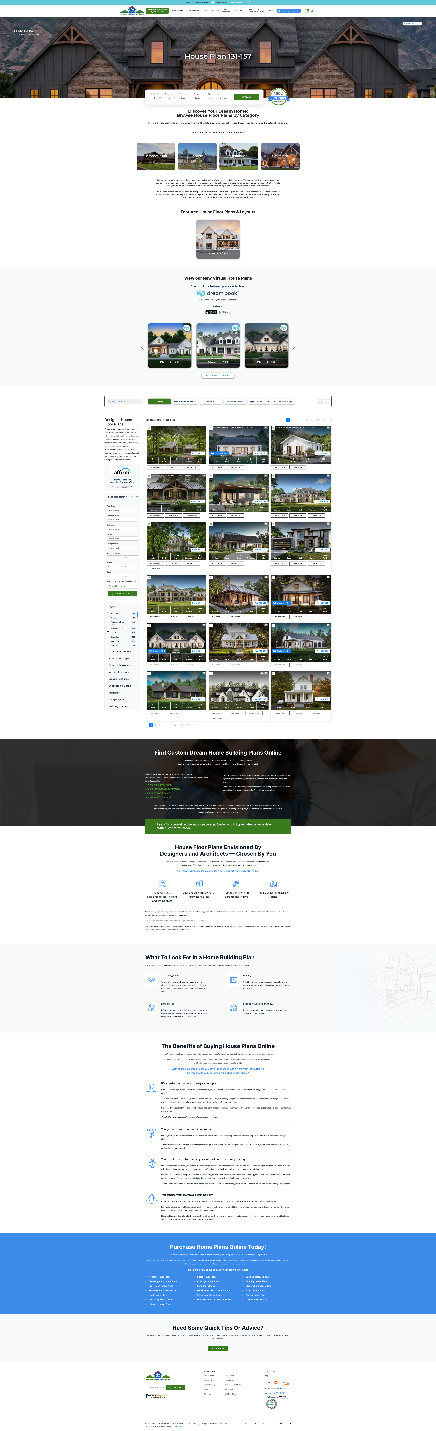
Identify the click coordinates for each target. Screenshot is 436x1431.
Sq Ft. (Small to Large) (283, 401)
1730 (324, 420)
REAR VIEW (173, 467)
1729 (318, 420)
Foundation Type (118, 658)
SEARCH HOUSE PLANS (124, 594)
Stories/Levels (156, 94)
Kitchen (113, 692)
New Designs (209, 1380)
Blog (266, 1376)
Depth (109, 572)
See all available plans (238, 2)
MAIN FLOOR (191, 467)
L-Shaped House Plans (160, 1304)
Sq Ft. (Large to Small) (259, 401)
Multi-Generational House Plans (213, 1290)
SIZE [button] (204, 11)
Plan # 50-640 (260, 603)
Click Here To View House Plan (28, 34)
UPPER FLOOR (316, 515)
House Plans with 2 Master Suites (214, 1299)
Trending (160, 401)
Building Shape (117, 706)
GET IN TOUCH (218, 1349)
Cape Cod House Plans (257, 1276)
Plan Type (111, 506)
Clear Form (133, 497)
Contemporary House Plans (163, 1281)
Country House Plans (256, 1281)
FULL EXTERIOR (155, 467)
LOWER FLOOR (192, 515)
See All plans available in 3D (218, 375)
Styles (112, 606)
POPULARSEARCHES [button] (226, 11)
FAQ (206, 1389)
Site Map (207, 1394)
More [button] (269, 11)
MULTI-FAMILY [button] (192, 11)
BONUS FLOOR (192, 665)
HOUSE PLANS (177, 11)
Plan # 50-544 (197, 699)
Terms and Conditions (233, 1385)
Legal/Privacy (209, 1385)
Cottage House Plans (208, 1281)
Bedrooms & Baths (119, 685)
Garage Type (116, 699)
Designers (229, 1380)
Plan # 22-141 (197, 549)
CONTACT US (270, 1371)
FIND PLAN (176, 1387)
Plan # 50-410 (197, 651)
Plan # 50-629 (260, 651)
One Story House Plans (160, 1299)
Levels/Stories (113, 515)
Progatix (181, 1426)
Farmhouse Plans (206, 1285)
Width (109, 562)
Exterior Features (119, 665)
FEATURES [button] (239, 11)
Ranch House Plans (255, 1290)
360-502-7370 (276, 1393)
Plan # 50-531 (322, 603)
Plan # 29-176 (322, 453)
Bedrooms (169, 94)
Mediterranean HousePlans (163, 1290)
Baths (109, 534)
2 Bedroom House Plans (209, 1295)
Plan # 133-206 (260, 699)
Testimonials (229, 1389)
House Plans (209, 1376)
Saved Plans (229, 1376)
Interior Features (118, 672)
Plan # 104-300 (197, 501)
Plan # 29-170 (260, 453)
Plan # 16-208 (322, 699)
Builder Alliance (231, 1394)
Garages (197, 94)
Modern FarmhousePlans (258, 1285)
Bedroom (111, 525)
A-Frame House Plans (159, 1276)
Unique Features (118, 679)
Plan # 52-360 (322, 549)
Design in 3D (220, 453)
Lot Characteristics (119, 651)
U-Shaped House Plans (257, 1299)
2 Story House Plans (256, 1295)
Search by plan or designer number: (121, 581)
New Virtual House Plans (185, 401)
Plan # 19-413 (197, 603)
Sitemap (223, 1423)
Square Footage (214, 94)
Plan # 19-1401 (322, 501)
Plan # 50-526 (322, 651)
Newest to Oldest (235, 401)
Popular (210, 401)
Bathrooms (183, 94)
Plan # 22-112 (197, 453)
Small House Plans (158, 1295)
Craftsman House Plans (161, 1285)
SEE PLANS (246, 97)
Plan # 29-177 (260, 501)
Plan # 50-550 (260, 549)
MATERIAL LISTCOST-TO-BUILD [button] (255, 11)
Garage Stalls (112, 544)
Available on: (218, 306)
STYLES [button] (214, 11)
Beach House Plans (206, 1276)
